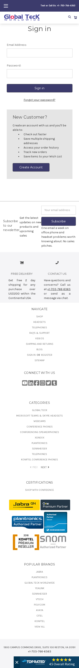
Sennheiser (39, 448)
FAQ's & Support (39, 332)
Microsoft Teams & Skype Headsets (39, 415)
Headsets (39, 321)
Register (46, 354)
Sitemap (39, 360)
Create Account (31, 167)
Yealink (39, 588)
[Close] (17, 662)
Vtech (39, 599)
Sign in (31, 354)
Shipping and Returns (39, 343)
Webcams (39, 421)
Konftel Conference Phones (39, 459)
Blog (39, 349)
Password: (14, 65)
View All (40, 626)
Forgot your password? (39, 100)
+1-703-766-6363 (59, 289)
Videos (39, 338)
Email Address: (17, 45)
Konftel (40, 621)
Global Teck (39, 410)
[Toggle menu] (6, 6)
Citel (39, 615)
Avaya (39, 610)
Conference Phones (40, 426)
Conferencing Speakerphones (39, 432)
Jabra (39, 571)
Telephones (39, 327)
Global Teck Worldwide (39, 582)
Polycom (39, 604)
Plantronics (39, 443)
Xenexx (39, 437)
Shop (39, 316)
